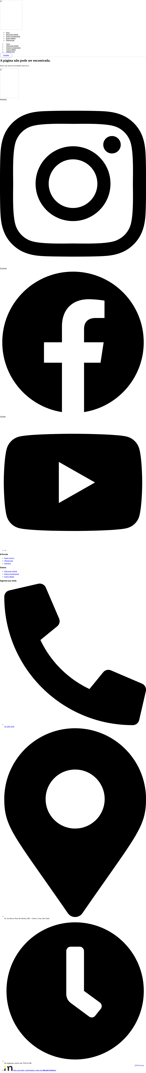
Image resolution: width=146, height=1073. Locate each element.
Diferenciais (10, 40)
